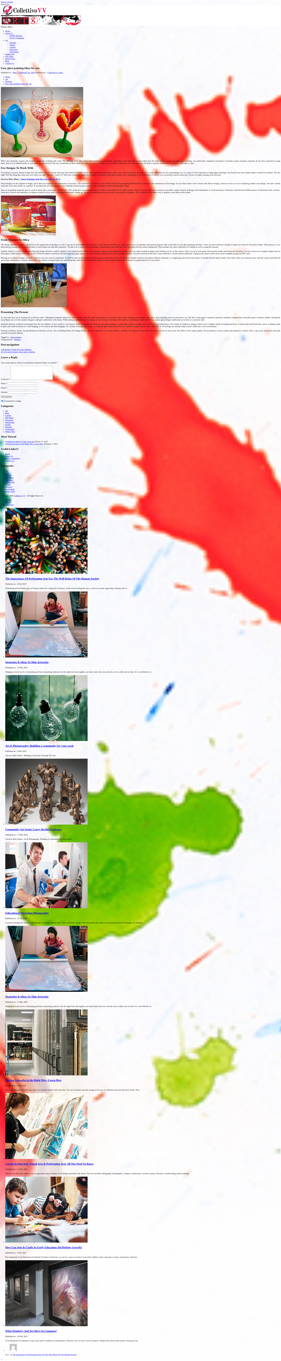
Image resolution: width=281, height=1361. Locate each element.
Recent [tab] (8, 502)
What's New (10, 432)
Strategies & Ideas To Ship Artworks (20, 442)
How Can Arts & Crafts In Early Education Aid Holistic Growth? (43, 1247)
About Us (9, 33)
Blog (7, 61)
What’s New (10, 59)
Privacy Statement (17, 38)
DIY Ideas (9, 56)
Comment (5, 379)
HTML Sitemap (16, 36)
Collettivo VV (19, 496)
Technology (14, 52)
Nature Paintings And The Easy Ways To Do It (40, 179)
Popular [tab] (8, 500)
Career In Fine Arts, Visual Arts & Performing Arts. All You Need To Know (49, 1163)
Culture (13, 47)
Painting (13, 43)
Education (14, 49)
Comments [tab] (9, 505)
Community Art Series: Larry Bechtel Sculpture (33, 829)
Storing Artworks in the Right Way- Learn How (24, 444)
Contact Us (9, 63)
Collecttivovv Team (55, 73)
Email (4, 388)
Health (12, 45)
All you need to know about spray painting (18, 352)
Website (4, 392)
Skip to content (7, 2)
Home (7, 31)
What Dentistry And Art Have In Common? (31, 1330)
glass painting (15, 337)
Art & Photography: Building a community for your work (39, 745)
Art (6, 40)
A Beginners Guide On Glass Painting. (16, 349)
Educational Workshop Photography (27, 912)
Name (4, 383)
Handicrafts (9, 54)
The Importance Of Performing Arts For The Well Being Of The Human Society (52, 578)
